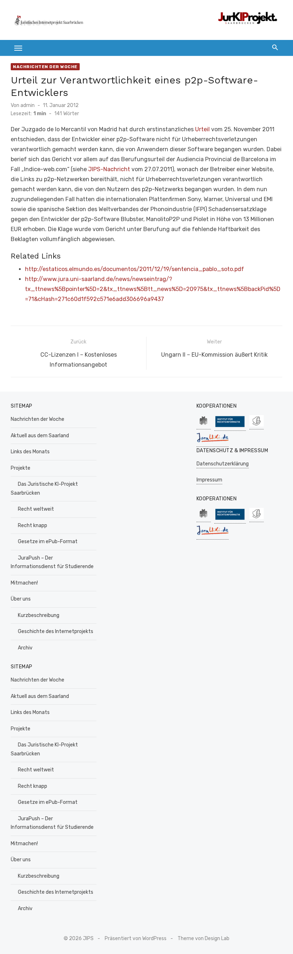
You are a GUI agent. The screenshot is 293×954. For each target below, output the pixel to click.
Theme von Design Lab (203, 938)
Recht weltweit (36, 509)
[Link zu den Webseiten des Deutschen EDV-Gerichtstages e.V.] (256, 425)
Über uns (21, 599)
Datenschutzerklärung (223, 464)
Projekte (20, 468)
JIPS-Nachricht (109, 169)
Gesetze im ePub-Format (48, 542)
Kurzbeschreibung (38, 615)
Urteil (202, 129)
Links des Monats (30, 452)
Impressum (209, 480)
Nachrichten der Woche (45, 66)
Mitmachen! (24, 583)
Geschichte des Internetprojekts (55, 631)
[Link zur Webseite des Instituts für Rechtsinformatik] (230, 427)
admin (27, 105)
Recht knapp (32, 525)
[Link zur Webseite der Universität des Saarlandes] (204, 425)
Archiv (25, 648)
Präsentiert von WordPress (136, 938)
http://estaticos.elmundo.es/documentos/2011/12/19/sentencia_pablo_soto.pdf (134, 269)
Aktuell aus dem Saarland (40, 436)
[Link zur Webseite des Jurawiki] (213, 443)
